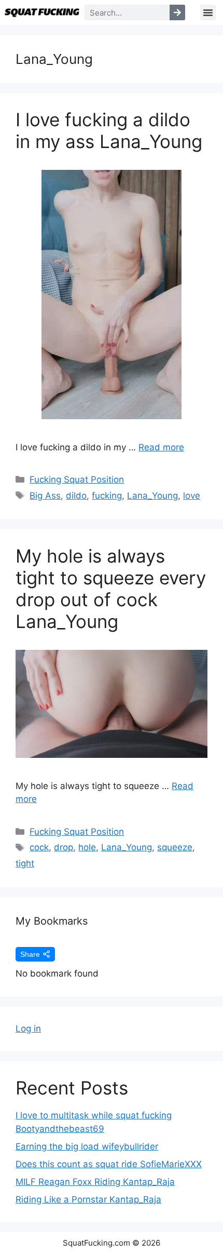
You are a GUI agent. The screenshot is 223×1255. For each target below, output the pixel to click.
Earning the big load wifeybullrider (87, 1146)
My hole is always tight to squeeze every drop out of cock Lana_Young (111, 588)
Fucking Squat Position (77, 479)
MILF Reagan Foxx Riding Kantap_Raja (95, 1182)
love (191, 495)
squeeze (174, 847)
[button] (208, 12)
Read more (161, 447)
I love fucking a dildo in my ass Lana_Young (109, 130)
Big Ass (45, 495)
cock (39, 847)
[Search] (177, 12)
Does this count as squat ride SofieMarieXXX (109, 1164)
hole (87, 847)
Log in (28, 1028)
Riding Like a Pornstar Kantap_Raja (88, 1199)
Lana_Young (152, 495)
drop (63, 847)
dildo (76, 495)
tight (25, 863)
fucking (107, 495)
